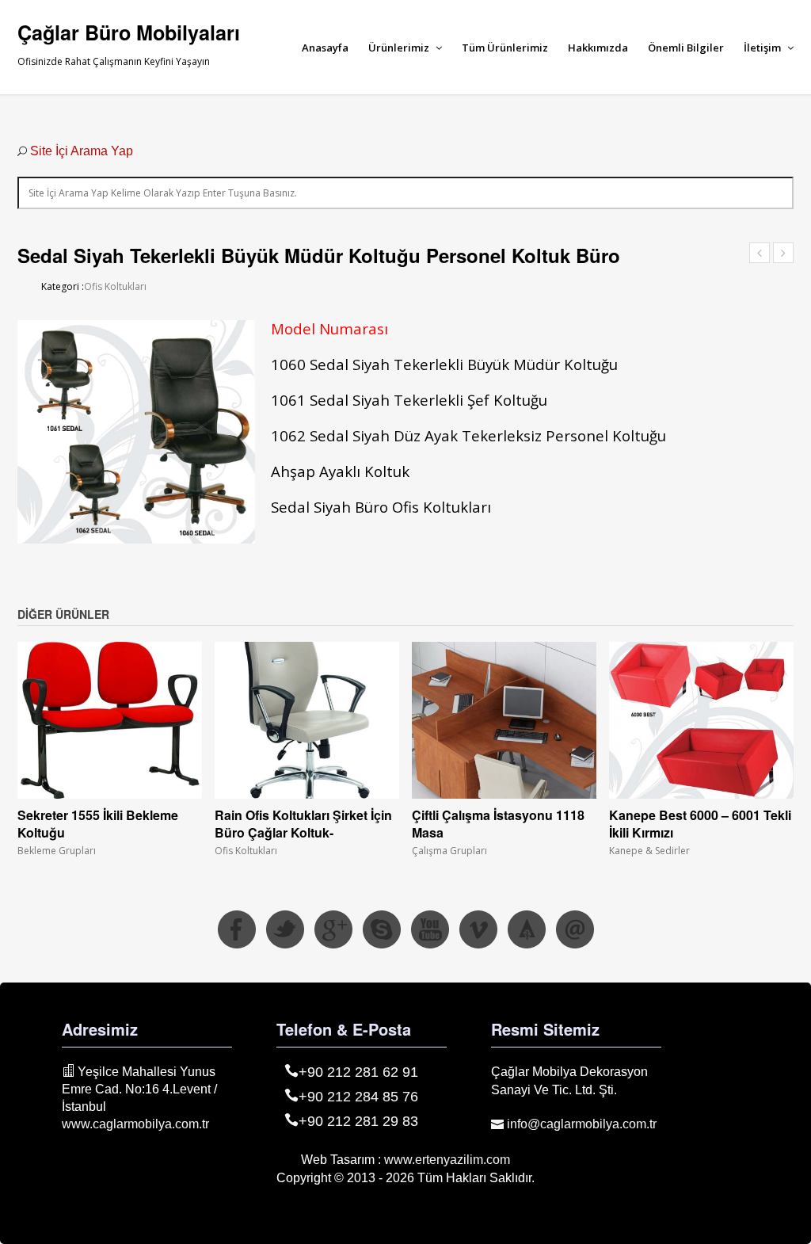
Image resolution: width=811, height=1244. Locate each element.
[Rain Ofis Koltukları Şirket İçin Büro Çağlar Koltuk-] (307, 720)
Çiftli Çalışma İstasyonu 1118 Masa (498, 823)
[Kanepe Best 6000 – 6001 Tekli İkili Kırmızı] (701, 720)
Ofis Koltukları (115, 286)
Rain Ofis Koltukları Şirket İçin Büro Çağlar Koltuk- (303, 823)
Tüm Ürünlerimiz (505, 47)
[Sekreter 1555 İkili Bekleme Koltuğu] (109, 720)
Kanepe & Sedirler (649, 850)
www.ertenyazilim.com (447, 1159)
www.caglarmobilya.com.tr (135, 1124)
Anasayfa (325, 47)
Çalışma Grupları (449, 850)
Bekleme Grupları (56, 850)
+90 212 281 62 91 (358, 1072)
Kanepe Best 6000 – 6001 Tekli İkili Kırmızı (700, 823)
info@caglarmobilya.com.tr (580, 1124)
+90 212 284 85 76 (358, 1097)
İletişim (763, 47)
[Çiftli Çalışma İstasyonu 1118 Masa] (504, 720)
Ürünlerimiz (400, 47)
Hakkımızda (598, 47)
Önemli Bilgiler (686, 47)
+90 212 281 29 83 (358, 1121)
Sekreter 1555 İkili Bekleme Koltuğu (97, 823)
